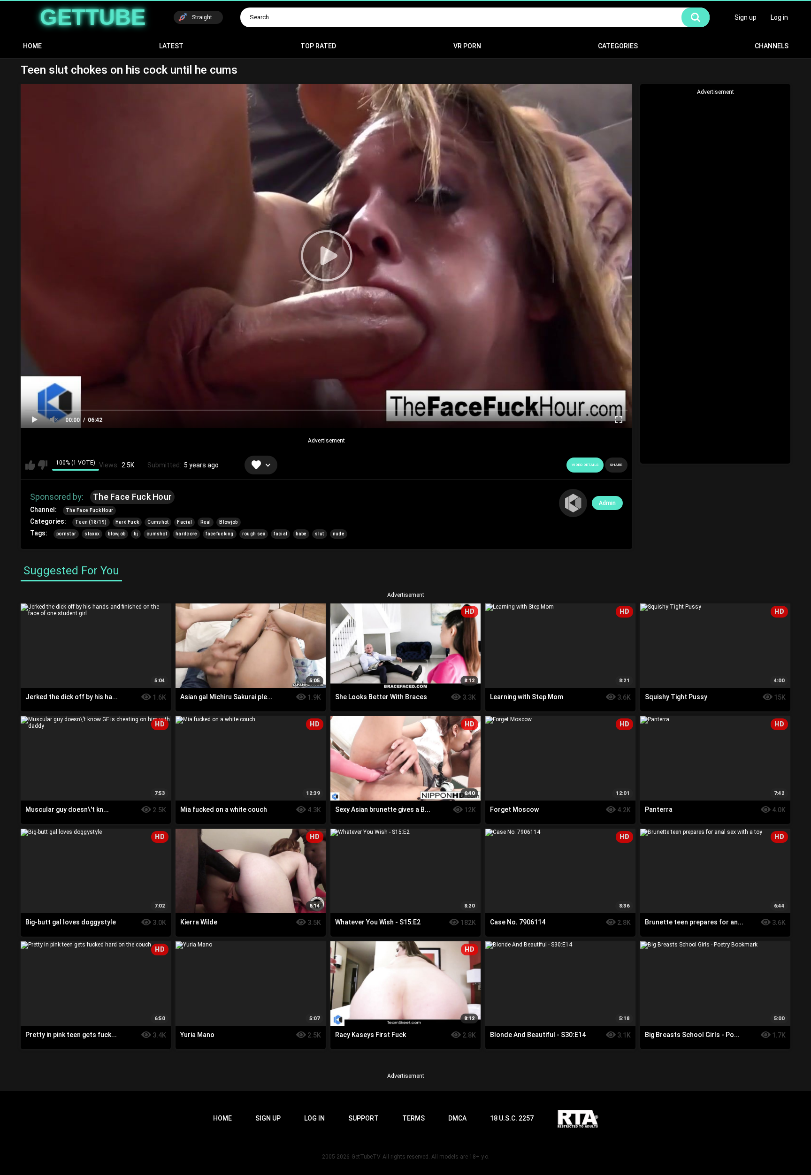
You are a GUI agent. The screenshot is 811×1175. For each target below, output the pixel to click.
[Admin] (573, 503)
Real (205, 522)
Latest (171, 46)
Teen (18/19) (91, 522)
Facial (184, 522)
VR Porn (467, 46)
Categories (618, 46)
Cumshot (157, 522)
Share (616, 465)
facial (280, 533)
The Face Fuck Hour (132, 497)
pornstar (66, 533)
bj (136, 533)
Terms (413, 1118)
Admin (607, 503)
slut (319, 533)
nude (338, 533)
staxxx (91, 533)
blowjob (116, 533)
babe (301, 533)
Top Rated (318, 46)
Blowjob (228, 522)
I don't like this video (42, 465)
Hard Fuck (127, 522)
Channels (771, 46)
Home (32, 46)
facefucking (219, 533)
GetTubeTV (366, 1156)
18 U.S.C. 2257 (512, 1118)
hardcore (186, 533)
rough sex (254, 533)
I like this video (30, 465)
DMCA (457, 1118)
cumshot (156, 533)
